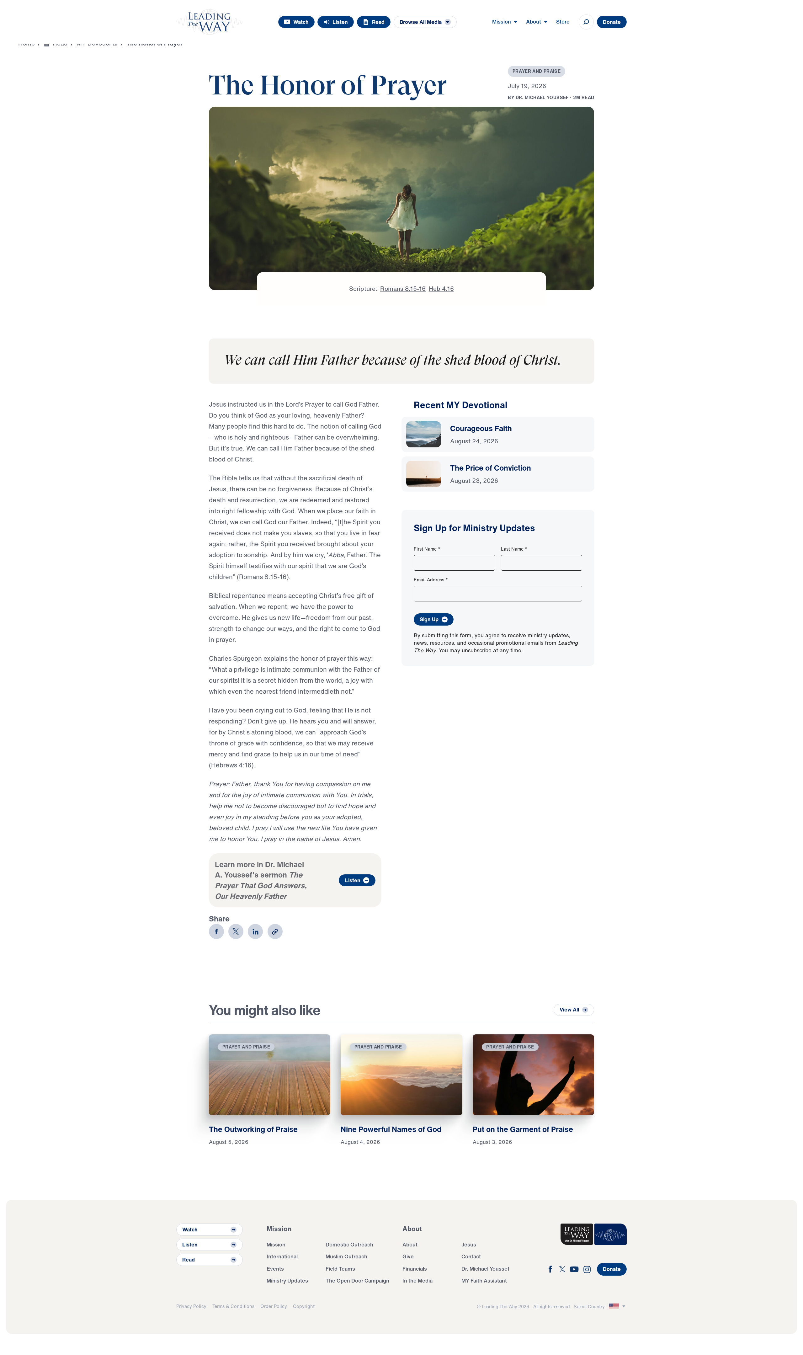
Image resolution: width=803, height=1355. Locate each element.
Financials (414, 1268)
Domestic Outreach (349, 1244)
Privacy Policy (191, 1306)
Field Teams (340, 1268)
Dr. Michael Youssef (485, 1268)
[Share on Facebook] (216, 931)
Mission (276, 1244)
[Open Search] (586, 21)
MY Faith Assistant (484, 1280)
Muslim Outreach (346, 1256)
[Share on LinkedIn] (255, 931)
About (409, 1244)
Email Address (431, 580)
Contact (471, 1256)
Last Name (514, 549)
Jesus (468, 1244)
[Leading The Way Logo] (209, 22)
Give (408, 1256)
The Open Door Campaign (357, 1280)
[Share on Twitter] (235, 931)
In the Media (417, 1280)
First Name (427, 549)
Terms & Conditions (233, 1306)
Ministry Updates (287, 1280)
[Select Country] (618, 1307)
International (282, 1256)
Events (275, 1268)
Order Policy (273, 1306)
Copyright (304, 1306)
